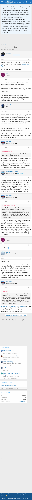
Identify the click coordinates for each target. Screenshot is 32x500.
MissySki (15, 385)
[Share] (28, 59)
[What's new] (26, 2)
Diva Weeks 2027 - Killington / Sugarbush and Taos (12, 374)
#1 (30, 59)
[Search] (30, 2)
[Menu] (2, 2)
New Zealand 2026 (9, 350)
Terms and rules (12, 494)
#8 (30, 258)
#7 (30, 245)
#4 (30, 148)
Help (26, 494)
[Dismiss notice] (29, 7)
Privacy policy (20, 494)
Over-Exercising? (8, 362)
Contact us (4, 494)
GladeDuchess (9, 385)
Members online (6, 383)
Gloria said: (5, 291)
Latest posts (5, 348)
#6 (30, 202)
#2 (30, 80)
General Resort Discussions (10, 353)
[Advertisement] (16, 39)
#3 (30, 111)
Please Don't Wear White (10, 356)
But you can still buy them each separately (13, 306)
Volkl (4, 367)
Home (2, 495)
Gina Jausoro (22, 401)
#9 (30, 288)
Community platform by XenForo (14, 498)
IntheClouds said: (6, 151)
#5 (30, 177)
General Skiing (7, 365)
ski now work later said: (8, 205)
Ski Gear (5, 359)
